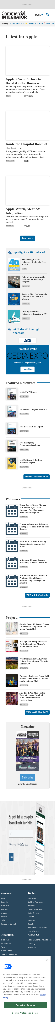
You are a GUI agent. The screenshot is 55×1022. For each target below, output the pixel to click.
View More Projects (37, 712)
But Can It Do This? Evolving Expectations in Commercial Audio (33, 544)
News (8, 96)
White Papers (6, 944)
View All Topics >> (35, 931)
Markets (31, 917)
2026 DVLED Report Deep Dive (33, 409)
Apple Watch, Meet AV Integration (23, 210)
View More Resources (36, 476)
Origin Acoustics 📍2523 (39, 23)
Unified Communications (37, 928)
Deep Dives (24, 396)
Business (31, 906)
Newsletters (32, 947)
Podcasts (4, 909)
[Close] (47, 960)
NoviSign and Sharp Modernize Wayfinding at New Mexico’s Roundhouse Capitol (33, 644)
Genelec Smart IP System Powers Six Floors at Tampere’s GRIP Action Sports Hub (34, 627)
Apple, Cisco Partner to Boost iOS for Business (23, 81)
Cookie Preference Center (25, 1013)
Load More (27, 238)
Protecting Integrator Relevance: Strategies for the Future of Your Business (34, 527)
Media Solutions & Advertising (39, 940)
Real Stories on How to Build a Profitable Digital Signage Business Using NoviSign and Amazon (33, 579)
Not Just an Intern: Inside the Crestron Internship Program (33, 279)
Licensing (31, 944)
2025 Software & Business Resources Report (31, 461)
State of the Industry (9, 954)
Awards (4, 913)
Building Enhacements (36, 902)
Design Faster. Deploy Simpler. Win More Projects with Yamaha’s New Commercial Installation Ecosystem (33, 509)
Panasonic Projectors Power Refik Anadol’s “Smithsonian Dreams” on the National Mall (34, 678)
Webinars (24, 517)
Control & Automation (36, 909)
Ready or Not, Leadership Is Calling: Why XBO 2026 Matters (34, 297)
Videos (3, 920)
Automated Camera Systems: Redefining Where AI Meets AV (33, 561)
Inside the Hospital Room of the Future (26, 146)
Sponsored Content (8, 924)
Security (31, 924)
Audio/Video (32, 899)
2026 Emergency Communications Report (30, 444)
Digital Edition (6, 951)
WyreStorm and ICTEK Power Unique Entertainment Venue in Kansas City (34, 661)
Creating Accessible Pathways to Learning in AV (34, 312)
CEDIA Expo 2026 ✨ (18, 23)
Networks (31, 920)
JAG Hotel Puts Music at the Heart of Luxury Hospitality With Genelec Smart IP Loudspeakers (32, 696)
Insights (9, 226)
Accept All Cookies (25, 1005)
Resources (5, 906)
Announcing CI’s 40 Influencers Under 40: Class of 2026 (34, 262)
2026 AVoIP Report (28, 392)
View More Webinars (37, 595)
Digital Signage (33, 913)
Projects (10, 161)
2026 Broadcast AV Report (31, 426)
